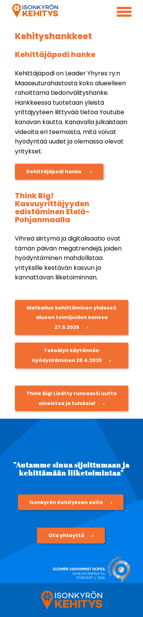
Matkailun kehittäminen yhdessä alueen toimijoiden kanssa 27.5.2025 (71, 317)
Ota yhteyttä (66, 535)
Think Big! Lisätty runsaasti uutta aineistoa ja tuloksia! (71, 398)
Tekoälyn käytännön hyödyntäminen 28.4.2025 (67, 355)
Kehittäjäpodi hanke (54, 171)
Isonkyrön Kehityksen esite (66, 502)
